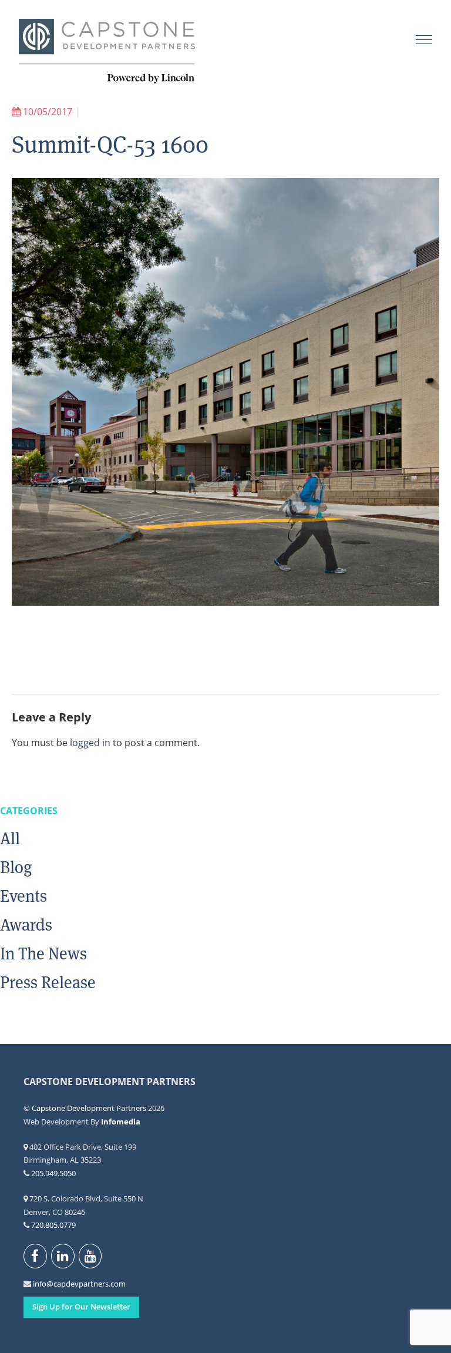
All (10, 838)
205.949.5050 (53, 1173)
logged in (90, 742)
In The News (43, 953)
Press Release (48, 982)
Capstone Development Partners (107, 52)
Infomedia (120, 1121)
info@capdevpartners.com (39, 1283)
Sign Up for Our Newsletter (81, 1306)
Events (23, 896)
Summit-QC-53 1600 (110, 144)
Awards (26, 924)
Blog (16, 867)
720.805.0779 (53, 1225)
